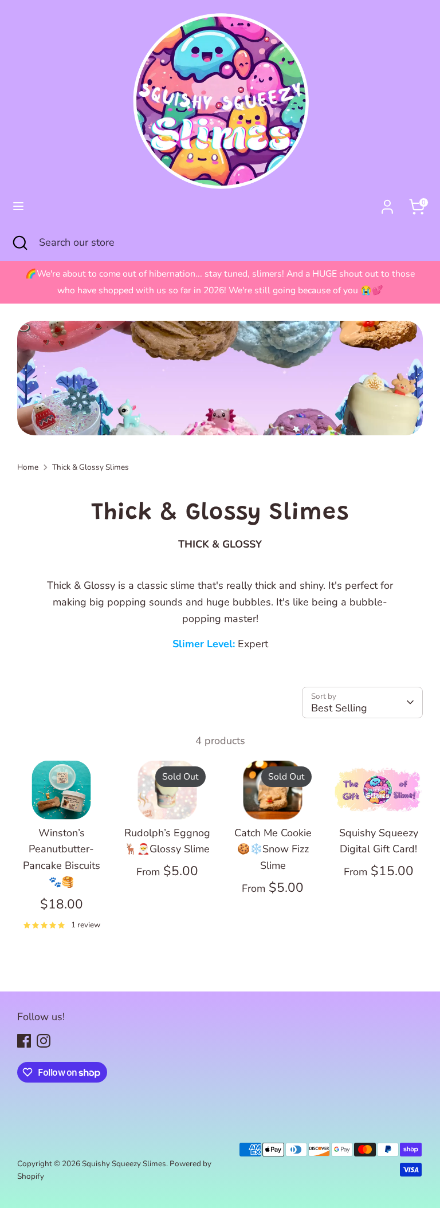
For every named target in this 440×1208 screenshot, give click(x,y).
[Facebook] (24, 1041)
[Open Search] (19, 242)
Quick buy (62, 799)
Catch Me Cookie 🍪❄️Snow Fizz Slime (273, 849)
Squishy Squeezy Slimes (124, 1163)
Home (27, 467)
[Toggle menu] (18, 206)
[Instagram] (43, 1041)
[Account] (387, 203)
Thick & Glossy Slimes (90, 467)
